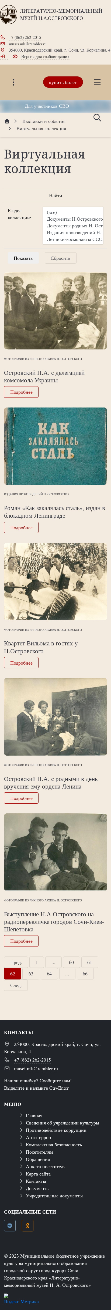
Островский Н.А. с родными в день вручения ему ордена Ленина (51, 782)
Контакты (36, 1181)
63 (31, 973)
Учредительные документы (54, 1195)
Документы (38, 1188)
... (53, 962)
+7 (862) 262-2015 (25, 37)
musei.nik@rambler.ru (28, 43)
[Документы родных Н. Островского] (72, 225)
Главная (34, 1115)
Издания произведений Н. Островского (36, 494)
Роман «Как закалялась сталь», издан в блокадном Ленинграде (54, 511)
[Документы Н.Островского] (72, 218)
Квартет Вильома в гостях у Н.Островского (41, 647)
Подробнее (21, 392)
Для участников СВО (47, 106)
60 (71, 962)
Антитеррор (38, 1137)
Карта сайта (38, 1173)
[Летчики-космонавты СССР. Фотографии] (72, 239)
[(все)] (72, 212)
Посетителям (39, 1152)
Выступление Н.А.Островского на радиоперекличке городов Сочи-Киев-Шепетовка (54, 921)
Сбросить (60, 258)
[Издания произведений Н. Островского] (72, 232)
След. (16, 985)
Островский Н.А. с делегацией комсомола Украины (44, 376)
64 (49, 973)
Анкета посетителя (45, 1166)
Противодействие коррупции (56, 1130)
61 (89, 962)
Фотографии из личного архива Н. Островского (43, 359)
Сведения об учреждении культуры (62, 1122)
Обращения (38, 1159)
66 (85, 973)
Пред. (16, 962)
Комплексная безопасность (54, 1144)
